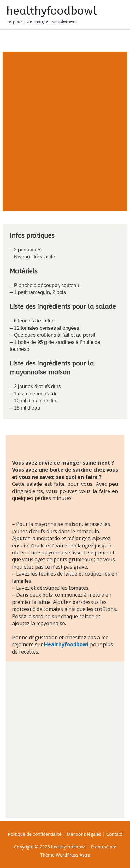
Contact (114, 834)
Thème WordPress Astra (65, 855)
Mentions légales (84, 834)
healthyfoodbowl (51, 10)
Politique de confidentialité (35, 834)
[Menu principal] (117, 14)
